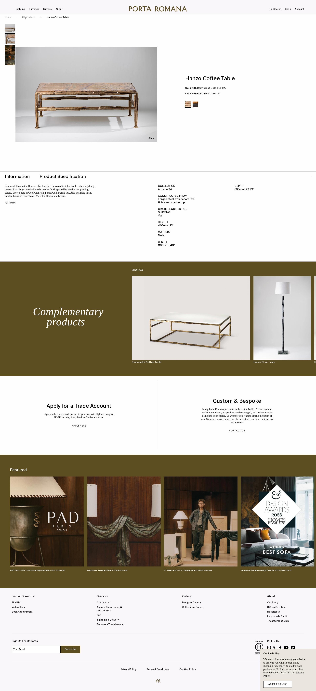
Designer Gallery (191, 603)
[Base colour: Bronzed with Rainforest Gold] (195, 104)
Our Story (272, 603)
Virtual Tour (18, 607)
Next (299, 322)
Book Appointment (22, 612)
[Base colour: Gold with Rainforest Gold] (188, 104)
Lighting (20, 9)
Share (152, 138)
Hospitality (273, 612)
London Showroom (23, 596)
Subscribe (70, 649)
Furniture (34, 9)
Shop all (138, 270)
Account (299, 9)
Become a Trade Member (110, 624)
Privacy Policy (128, 669)
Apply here (79, 426)
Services (102, 596)
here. (63, 196)
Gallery (186, 596)
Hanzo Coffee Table (58, 17)
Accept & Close (277, 684)
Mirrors (47, 9)
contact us (237, 431)
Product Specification (63, 177)
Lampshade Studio (277, 616)
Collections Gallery (193, 607)
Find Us (16, 603)
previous (15, 521)
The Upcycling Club (278, 621)
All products (29, 17)
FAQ (99, 615)
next (311, 521)
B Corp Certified (276, 607)
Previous (16, 322)
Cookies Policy (187, 669)
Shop (288, 9)
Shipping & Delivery (108, 620)
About (59, 9)
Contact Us (103, 603)
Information (17, 177)
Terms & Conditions (158, 669)
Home (8, 17)
